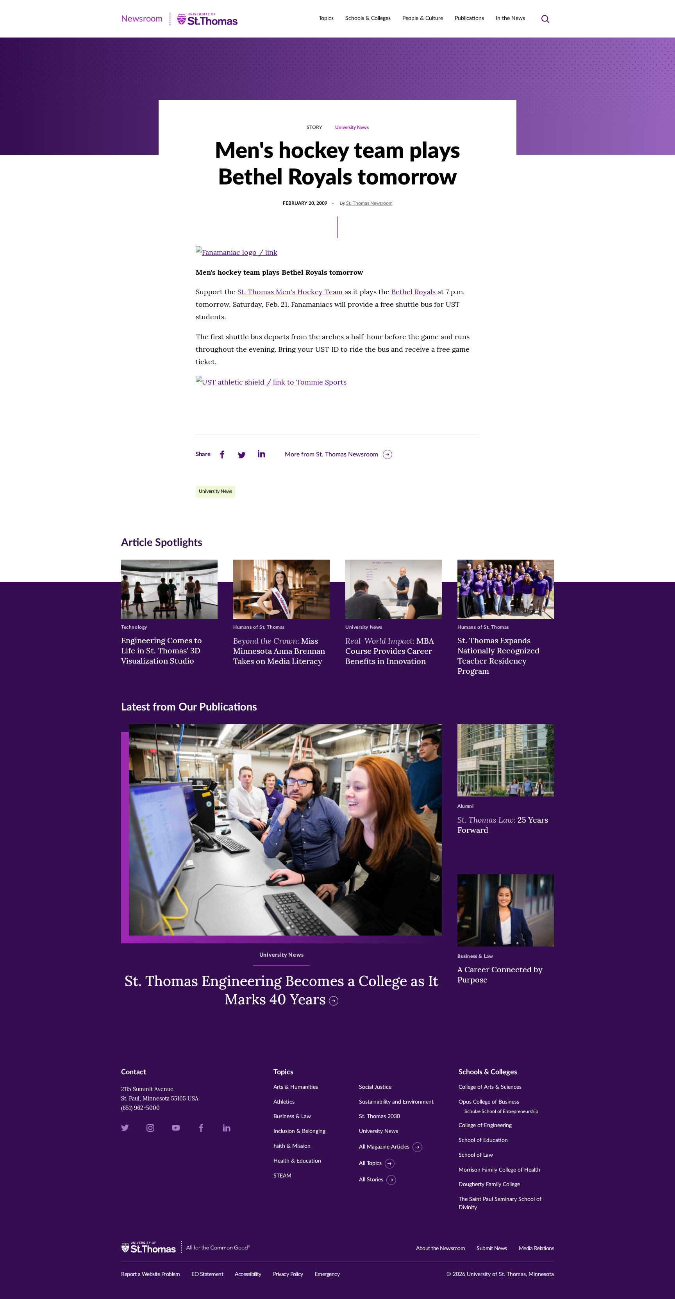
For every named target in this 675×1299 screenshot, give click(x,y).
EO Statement (207, 1274)
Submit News (492, 1248)
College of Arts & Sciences (490, 1087)
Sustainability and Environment (396, 1102)
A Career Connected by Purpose (500, 974)
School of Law (476, 1155)
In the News (510, 18)
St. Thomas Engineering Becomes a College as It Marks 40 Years (281, 990)
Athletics (284, 1102)
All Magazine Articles (384, 1147)
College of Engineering (485, 1125)
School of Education (483, 1140)
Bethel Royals (413, 291)
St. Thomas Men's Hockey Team (290, 291)
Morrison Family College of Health (499, 1170)
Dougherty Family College (489, 1184)
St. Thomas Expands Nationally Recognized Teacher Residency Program (498, 655)
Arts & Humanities (295, 1087)
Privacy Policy (288, 1274)
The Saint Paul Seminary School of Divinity (500, 1203)
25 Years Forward (502, 824)
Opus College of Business (498, 1106)
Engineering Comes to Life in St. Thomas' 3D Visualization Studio (161, 650)
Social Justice (375, 1087)
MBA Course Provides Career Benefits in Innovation (389, 650)
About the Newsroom (440, 1248)
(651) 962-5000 (140, 1107)
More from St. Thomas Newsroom (331, 454)
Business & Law (292, 1116)
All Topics (370, 1163)
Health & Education (297, 1161)
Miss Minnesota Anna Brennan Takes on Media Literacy (279, 650)
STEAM (282, 1176)
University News (352, 127)
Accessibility (248, 1274)
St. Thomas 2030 (379, 1116)
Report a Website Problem (150, 1274)
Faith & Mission (292, 1146)
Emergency (327, 1274)
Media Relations (536, 1248)
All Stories (371, 1180)
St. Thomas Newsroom (369, 203)
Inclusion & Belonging (299, 1131)
